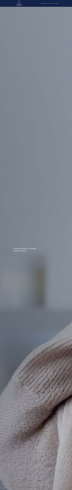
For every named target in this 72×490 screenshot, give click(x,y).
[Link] (19, 3)
